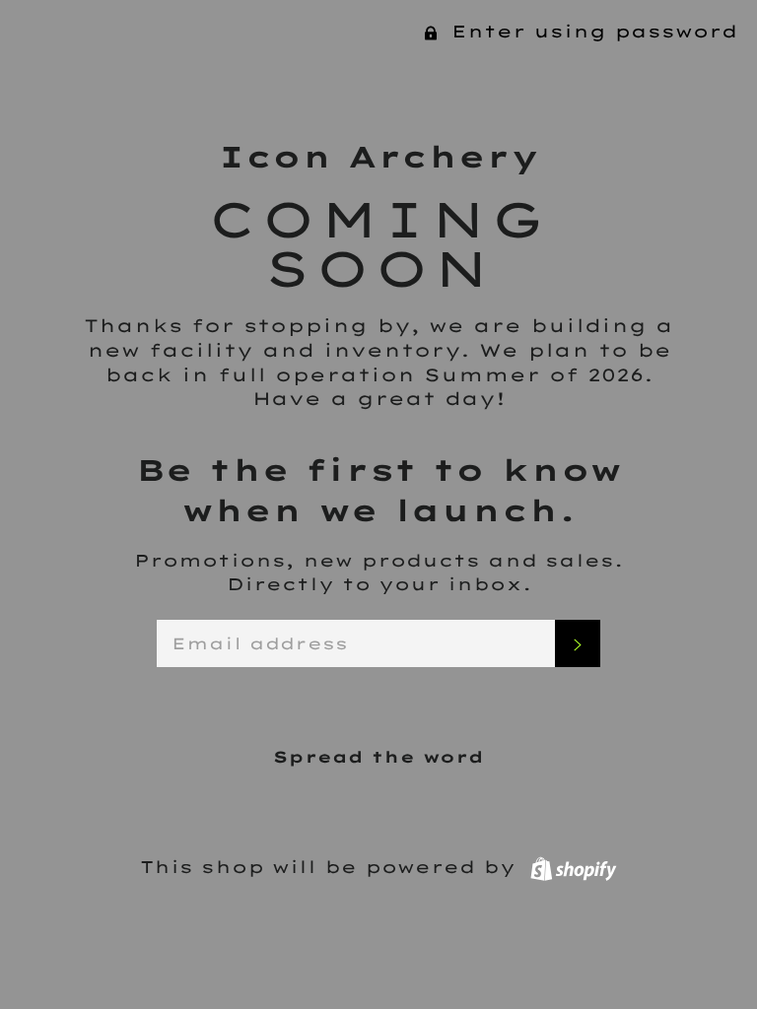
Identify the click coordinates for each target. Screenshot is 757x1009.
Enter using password (590, 31)
